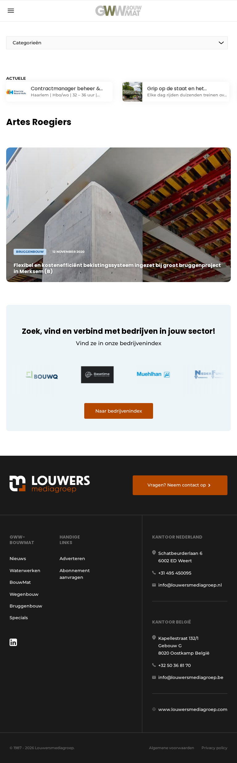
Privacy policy (214, 747)
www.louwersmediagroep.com (192, 709)
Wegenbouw (24, 594)
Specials (19, 617)
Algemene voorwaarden (171, 747)
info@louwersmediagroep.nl (190, 585)
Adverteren (72, 558)
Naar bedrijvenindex (118, 411)
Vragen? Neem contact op (177, 485)
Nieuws (18, 558)
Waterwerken (25, 570)
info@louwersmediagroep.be (190, 677)
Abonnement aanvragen (75, 574)
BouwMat (20, 582)
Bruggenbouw (26, 606)
